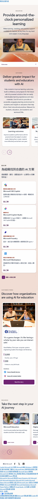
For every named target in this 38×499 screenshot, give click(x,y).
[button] (19, 64)
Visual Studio (19, 487)
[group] (16, 131)
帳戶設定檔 (5, 469)
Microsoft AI (3, 478)
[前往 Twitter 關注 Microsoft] (19, 463)
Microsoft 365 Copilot (22, 480)
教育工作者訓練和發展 (29, 474)
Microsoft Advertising (9, 480)
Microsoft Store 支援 (21, 469)
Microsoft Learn (23, 482)
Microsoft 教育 (7, 471)
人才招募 (26, 487)
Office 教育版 (17, 474)
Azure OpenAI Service (13, 372)
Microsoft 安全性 (13, 478)
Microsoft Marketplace (23, 485)
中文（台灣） (4, 491)
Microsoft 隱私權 (5, 489)
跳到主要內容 (4, 1)
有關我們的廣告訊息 (14, 498)
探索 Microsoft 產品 (19, 467)
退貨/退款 (31, 469)
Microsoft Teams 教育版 (25, 471)
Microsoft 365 (9, 467)
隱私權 (26, 496)
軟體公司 (12, 487)
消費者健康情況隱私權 (7, 496)
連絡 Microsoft (19, 496)
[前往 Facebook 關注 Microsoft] (14, 463)
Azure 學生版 (13, 476)
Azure (20, 478)
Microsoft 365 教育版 (6, 474)
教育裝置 (15, 471)
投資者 (13, 489)
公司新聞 (32, 487)
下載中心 (12, 469)
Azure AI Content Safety (14, 376)
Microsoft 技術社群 (10, 485)
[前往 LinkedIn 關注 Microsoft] (23, 463)
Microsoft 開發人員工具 (11, 482)
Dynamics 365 (26, 478)
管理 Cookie (32, 496)
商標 (6, 498)
